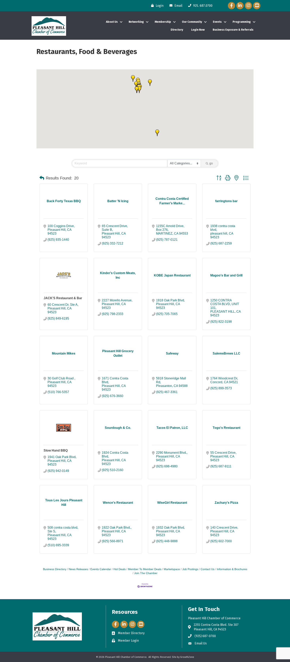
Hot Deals (119, 569)
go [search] (211, 163)
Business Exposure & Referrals (233, 29)
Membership (163, 22)
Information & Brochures (232, 569)
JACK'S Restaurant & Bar (63, 298)
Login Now (198, 29)
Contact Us (207, 569)
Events (217, 22)
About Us (112, 22)
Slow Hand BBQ (56, 450)
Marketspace (172, 569)
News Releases (78, 569)
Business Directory (54, 569)
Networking (136, 22)
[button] (139, 89)
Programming (242, 22)
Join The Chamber (145, 573)
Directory (177, 29)
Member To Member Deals (144, 569)
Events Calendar (100, 569)
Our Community (192, 22)
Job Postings (190, 569)
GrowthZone (187, 656)
